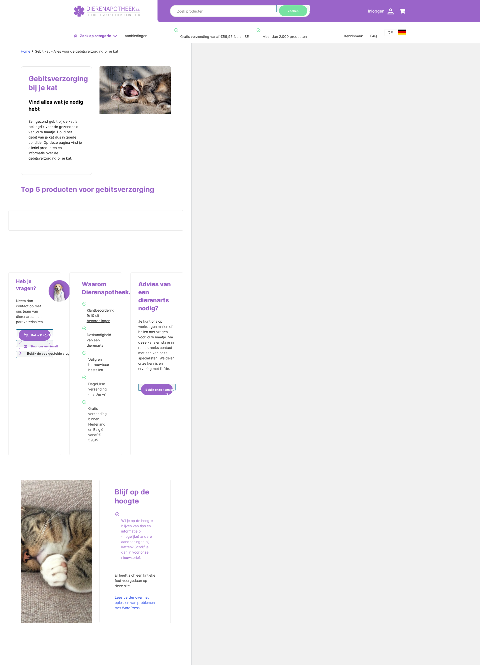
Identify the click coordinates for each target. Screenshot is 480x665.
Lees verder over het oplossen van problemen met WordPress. (135, 602)
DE (390, 32)
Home (25, 51)
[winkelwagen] (402, 12)
